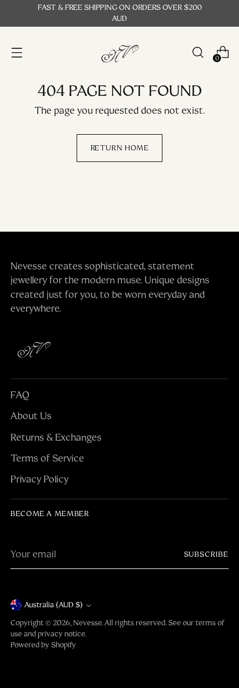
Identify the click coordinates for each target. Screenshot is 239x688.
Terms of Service (47, 458)
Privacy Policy (39, 479)
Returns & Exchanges (56, 437)
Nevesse (87, 623)
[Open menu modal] (16, 52)
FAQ (20, 395)
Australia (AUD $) (53, 605)
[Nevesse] (119, 52)
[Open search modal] (197, 52)
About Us (31, 416)
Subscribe (206, 554)
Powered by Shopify (43, 645)
